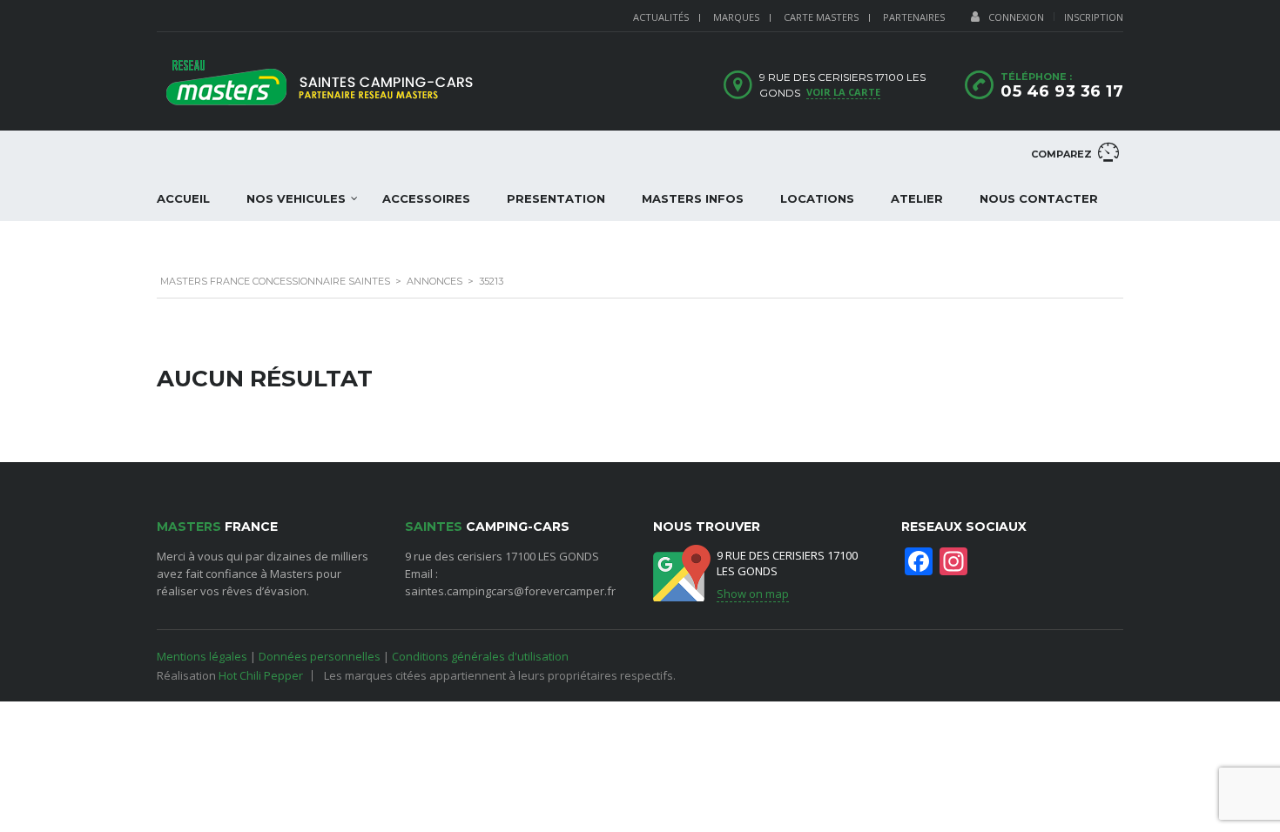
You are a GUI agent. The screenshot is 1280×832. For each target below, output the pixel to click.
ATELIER (917, 198)
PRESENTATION (556, 198)
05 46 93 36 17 (1061, 91)
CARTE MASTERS (821, 16)
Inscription (1093, 16)
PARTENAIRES (914, 16)
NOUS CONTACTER (1039, 198)
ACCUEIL (183, 198)
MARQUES (736, 16)
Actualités (661, 16)
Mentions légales (202, 656)
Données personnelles (320, 656)
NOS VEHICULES (296, 198)
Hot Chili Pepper (261, 675)
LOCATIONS (817, 198)
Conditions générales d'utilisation (480, 656)
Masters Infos (693, 198)
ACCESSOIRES (426, 198)
